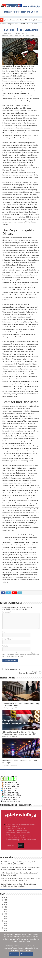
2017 (5, 919)
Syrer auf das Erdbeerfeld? (28, 672)
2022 (5, 907)
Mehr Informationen (26, 954)
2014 (5, 926)
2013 (5, 928)
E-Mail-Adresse (7, 639)
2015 (5, 923)
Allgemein (11, 24)
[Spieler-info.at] (21, 829)
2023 (5, 904)
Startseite (3, 24)
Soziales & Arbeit (16, 35)
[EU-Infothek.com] (12, 5)
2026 (5, 897)
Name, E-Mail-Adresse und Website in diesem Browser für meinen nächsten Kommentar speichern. (20, 654)
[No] (39, 945)
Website (5, 646)
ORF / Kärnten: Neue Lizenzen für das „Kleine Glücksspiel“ (19, 873)
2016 (5, 921)
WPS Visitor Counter (14, 801)
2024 (5, 902)
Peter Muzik (7, 33)
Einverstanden (13, 954)
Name (4, 632)
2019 (5, 914)
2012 (5, 930)
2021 (5, 909)
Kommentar (6, 612)
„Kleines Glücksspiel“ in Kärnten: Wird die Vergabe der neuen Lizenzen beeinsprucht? (19, 733)
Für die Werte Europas (12, 669)
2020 (5, 912)
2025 (5, 900)
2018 (5, 916)
